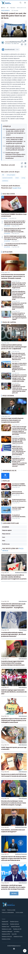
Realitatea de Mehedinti (7, 931)
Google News (16, 188)
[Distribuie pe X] (25, 44)
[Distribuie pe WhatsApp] (22, 44)
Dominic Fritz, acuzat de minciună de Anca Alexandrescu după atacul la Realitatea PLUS (19, 306)
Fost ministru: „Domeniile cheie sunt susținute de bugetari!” (13, 831)
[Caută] (20, 3)
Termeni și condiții (11, 910)
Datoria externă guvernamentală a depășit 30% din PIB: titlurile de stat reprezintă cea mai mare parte (14, 222)
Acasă (4, 7)
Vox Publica (16, 931)
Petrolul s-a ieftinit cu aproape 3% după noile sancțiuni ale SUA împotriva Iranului (19, 441)
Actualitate (4, 218)
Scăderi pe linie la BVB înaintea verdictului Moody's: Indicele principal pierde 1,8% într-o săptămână (13, 347)
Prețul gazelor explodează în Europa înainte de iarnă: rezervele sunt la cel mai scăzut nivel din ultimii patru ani (19, 389)
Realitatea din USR (17, 929)
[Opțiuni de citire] (24, 950)
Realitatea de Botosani (7, 936)
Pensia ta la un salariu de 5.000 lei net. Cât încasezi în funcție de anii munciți (13, 775)
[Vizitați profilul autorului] (2, 42)
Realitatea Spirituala (14, 924)
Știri (7, 7)
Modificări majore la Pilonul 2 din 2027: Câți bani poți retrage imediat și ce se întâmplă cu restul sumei (14, 720)
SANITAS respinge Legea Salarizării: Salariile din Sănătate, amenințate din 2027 (14, 692)
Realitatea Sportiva (14, 921)
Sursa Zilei (14, 934)
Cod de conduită (19, 912)
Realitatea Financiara (17, 42)
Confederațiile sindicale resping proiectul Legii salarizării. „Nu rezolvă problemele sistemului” (15, 148)
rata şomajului (11, 175)
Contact (3, 910)
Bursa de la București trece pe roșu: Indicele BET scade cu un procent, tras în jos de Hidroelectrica (19, 356)
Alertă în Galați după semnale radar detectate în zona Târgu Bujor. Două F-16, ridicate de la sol (15, 237)
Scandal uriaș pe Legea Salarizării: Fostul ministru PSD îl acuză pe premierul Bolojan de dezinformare (15, 155)
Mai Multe (14, 893)
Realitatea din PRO (6, 934)
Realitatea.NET (5, 921)
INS (3, 175)
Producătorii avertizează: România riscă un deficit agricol (15, 244)
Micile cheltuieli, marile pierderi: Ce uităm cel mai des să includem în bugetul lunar (19, 285)
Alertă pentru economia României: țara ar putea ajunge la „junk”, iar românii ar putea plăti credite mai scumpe (19, 378)
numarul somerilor (7, 178)
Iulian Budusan (23, 601)
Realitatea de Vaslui (18, 936)
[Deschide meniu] (25, 3)
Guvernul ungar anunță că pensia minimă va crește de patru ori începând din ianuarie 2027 (12, 420)
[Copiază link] (22, 40)
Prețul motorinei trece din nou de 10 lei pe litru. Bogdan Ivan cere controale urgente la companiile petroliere (14, 231)
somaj (23, 178)
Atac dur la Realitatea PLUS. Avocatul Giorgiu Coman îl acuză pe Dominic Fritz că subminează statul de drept (18, 295)
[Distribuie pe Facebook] (25, 40)
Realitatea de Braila (6, 939)
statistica (5, 181)
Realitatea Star (5, 924)
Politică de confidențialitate (8, 912)
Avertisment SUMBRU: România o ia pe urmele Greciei (19, 485)
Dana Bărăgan (23, 630)
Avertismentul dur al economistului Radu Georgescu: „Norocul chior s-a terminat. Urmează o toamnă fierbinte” (13, 277)
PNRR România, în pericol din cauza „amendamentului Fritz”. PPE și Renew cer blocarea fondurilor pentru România (19, 450)
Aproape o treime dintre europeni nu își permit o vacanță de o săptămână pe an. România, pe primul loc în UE (19, 367)
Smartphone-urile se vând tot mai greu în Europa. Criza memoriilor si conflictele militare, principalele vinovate (19, 462)
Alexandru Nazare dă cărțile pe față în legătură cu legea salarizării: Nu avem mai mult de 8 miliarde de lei (13, 858)
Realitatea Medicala (15, 926)
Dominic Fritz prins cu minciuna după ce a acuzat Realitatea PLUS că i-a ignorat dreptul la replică (19, 316)
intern (17, 178)
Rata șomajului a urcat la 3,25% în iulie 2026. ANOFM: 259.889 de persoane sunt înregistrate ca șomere (15, 132)
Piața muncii (12, 7)
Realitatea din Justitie (6, 929)
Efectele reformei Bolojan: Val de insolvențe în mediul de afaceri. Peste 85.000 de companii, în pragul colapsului (13, 804)
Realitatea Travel (5, 926)
